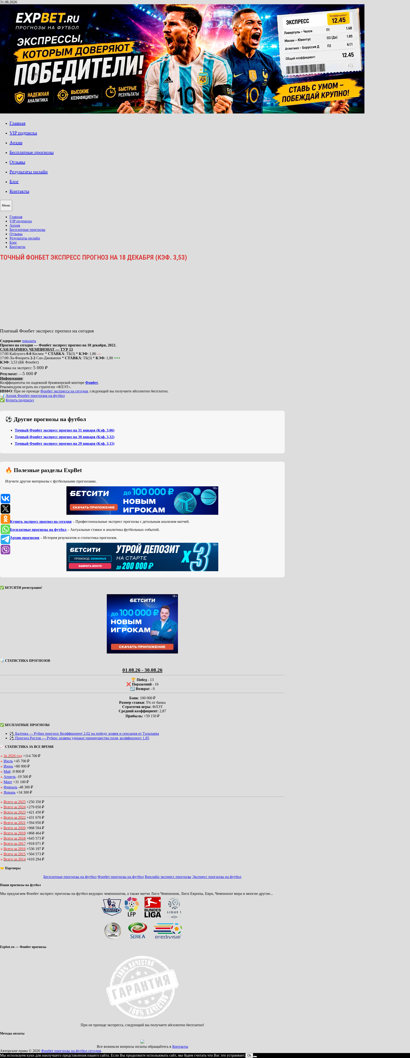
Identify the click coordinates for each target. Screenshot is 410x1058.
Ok (249, 1055)
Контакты (19, 191)
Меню (6, 205)
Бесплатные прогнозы (31, 152)
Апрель (10, 777)
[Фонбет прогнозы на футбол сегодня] (182, 112)
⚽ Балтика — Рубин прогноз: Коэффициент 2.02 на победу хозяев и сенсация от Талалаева (84, 733)
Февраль (10, 787)
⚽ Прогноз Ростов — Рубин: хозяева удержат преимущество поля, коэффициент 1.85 (79, 738)
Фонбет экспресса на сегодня (64, 391)
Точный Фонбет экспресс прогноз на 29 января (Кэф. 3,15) (64, 444)
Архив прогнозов (24, 538)
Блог (14, 181)
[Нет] (255, 1056)
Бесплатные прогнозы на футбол (38, 530)
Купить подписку (20, 400)
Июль (8, 761)
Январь (9, 792)
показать (29, 341)
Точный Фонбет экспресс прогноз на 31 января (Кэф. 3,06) (64, 430)
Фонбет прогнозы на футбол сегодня (71, 1051)
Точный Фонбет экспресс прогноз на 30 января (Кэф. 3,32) (64, 437)
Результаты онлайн (28, 171)
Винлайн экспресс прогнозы (168, 877)
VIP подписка (23, 132)
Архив (15, 142)
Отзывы (17, 162)
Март (8, 782)
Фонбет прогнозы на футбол (121, 877)
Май (7, 771)
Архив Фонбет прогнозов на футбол (35, 396)
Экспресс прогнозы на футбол (216, 877)
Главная (17, 123)
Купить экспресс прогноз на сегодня (41, 522)
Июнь (8, 766)
